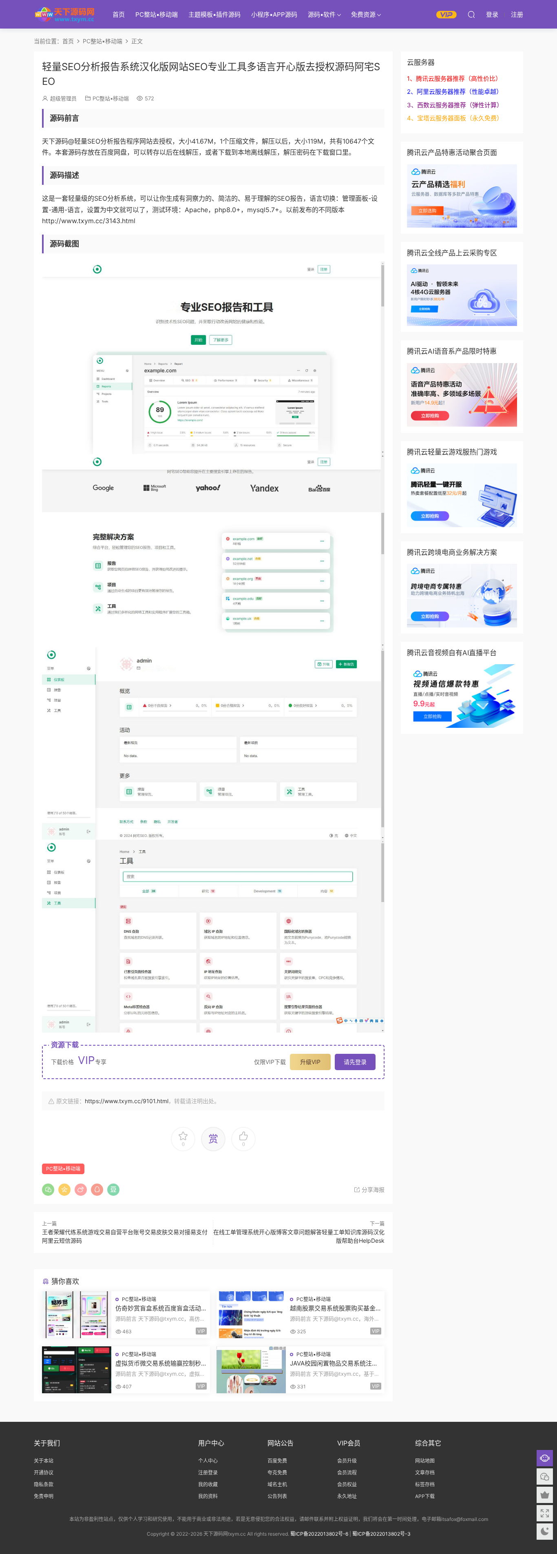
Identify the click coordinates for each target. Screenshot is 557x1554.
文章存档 (425, 1473)
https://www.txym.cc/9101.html (126, 1100)
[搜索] (471, 14)
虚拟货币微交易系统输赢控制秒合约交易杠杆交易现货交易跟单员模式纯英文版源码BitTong (158, 1363)
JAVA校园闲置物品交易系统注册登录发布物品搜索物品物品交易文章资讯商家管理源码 (334, 1363)
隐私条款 (43, 1484)
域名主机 (277, 1484)
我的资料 (208, 1496)
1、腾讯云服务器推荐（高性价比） (454, 78)
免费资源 (363, 14)
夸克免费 (277, 1473)
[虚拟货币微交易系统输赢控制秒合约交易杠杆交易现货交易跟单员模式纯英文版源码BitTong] (76, 1369)
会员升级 (347, 1461)
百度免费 (277, 1461)
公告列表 (277, 1496)
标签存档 (425, 1484)
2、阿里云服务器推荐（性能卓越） (454, 91)
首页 (119, 14)
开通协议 (43, 1473)
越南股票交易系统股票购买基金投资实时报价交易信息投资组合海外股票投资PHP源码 (333, 1308)
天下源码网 (64, 14)
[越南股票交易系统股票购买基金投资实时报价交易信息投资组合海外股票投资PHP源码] (251, 1314)
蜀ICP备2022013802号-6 (319, 1534)
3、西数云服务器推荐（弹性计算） (455, 105)
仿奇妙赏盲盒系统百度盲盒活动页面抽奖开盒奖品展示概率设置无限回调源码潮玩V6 (158, 1308)
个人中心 (208, 1461)
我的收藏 (208, 1484)
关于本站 (43, 1461)
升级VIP (310, 1061)
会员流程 (347, 1473)
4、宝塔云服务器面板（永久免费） (455, 118)
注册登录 (208, 1473)
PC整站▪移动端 (156, 14)
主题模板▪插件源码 (214, 14)
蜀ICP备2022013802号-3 (381, 1534)
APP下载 (425, 1496)
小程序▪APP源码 (274, 14)
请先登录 (355, 1061)
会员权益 (347, 1484)
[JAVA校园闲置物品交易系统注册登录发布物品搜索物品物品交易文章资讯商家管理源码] (251, 1369)
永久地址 (347, 1496)
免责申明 (43, 1496)
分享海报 (372, 1189)
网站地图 (425, 1461)
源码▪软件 (322, 14)
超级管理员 (63, 98)
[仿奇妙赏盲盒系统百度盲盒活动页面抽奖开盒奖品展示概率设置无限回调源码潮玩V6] (76, 1314)
